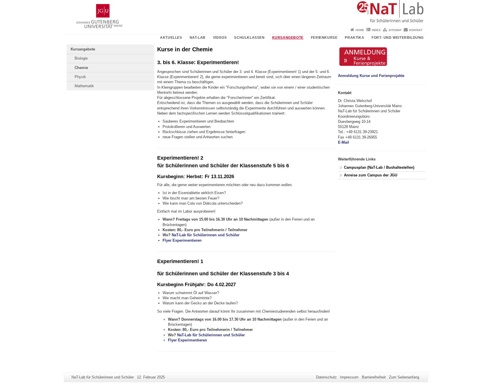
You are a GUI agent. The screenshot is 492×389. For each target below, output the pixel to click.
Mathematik (84, 86)
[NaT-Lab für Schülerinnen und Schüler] (246, 13)
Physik (80, 77)
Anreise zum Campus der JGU (370, 175)
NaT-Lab (198, 38)
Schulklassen (249, 38)
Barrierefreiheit (374, 377)
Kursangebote (288, 38)
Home (360, 30)
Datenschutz (326, 377)
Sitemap (395, 30)
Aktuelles (171, 38)
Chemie (81, 68)
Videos (220, 38)
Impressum (349, 377)
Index (376, 30)
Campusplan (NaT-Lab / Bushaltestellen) (379, 167)
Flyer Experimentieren (182, 240)
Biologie (81, 58)
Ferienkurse (324, 38)
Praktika (354, 38)
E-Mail (343, 142)
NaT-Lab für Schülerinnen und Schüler (205, 235)
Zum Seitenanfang (404, 377)
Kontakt (416, 30)
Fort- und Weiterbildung (398, 38)
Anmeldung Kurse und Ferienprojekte (371, 76)
